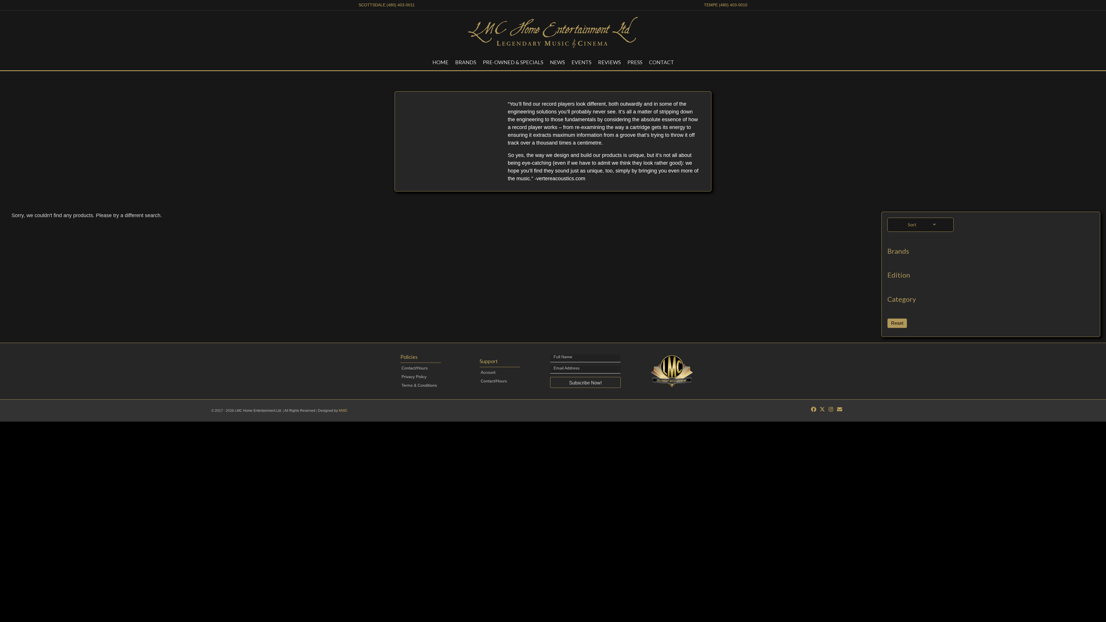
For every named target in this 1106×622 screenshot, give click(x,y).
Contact (661, 62)
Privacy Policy (414, 376)
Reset (897, 323)
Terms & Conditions (419, 385)
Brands (465, 62)
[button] (585, 382)
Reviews (609, 62)
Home (440, 62)
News (557, 62)
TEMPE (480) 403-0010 (725, 5)
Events (581, 62)
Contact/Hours (415, 368)
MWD (343, 411)
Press (634, 62)
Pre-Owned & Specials (513, 62)
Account (488, 372)
